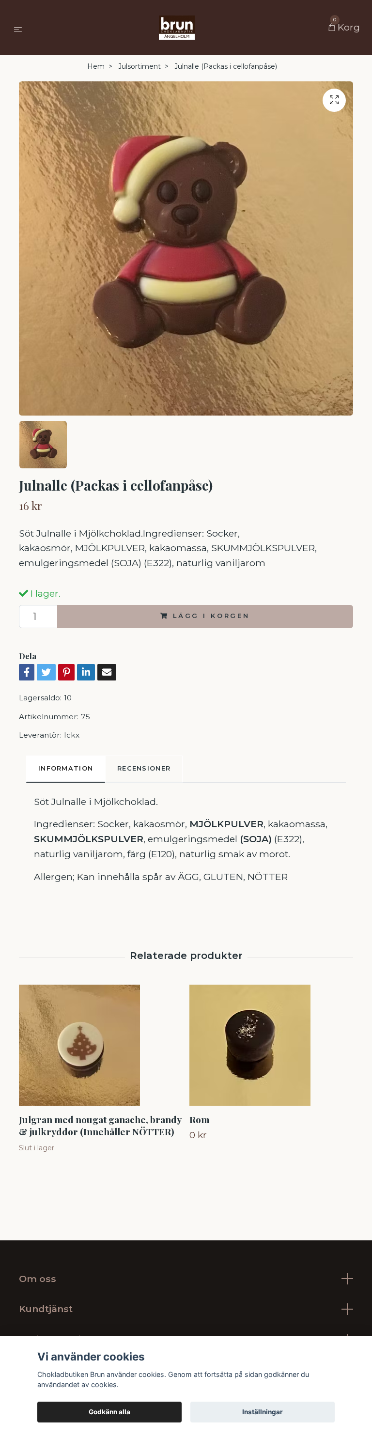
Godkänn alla (109, 1412)
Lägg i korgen (211, 615)
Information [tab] (65, 768)
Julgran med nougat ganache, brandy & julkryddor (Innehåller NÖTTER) (100, 1125)
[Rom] (271, 1045)
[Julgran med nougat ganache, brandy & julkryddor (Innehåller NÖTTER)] (100, 1045)
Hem (96, 66)
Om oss (37, 1278)
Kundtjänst (46, 1308)
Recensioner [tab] (143, 768)
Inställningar (262, 1412)
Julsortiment (139, 66)
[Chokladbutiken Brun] (177, 27)
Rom (199, 1119)
